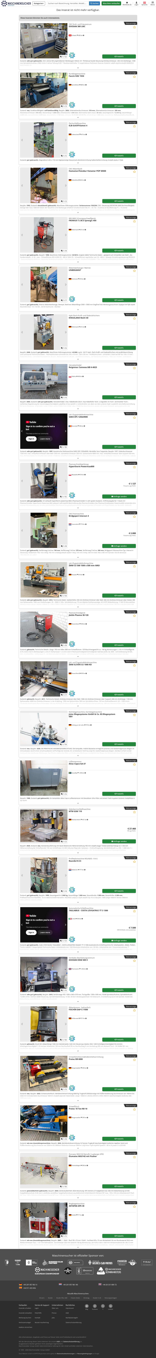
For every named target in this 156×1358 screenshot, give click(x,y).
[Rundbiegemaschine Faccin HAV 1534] (43, 90)
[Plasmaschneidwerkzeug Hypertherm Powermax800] (43, 480)
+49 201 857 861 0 (30, 1285)
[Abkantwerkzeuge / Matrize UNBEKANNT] (43, 284)
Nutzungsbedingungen (84, 1354)
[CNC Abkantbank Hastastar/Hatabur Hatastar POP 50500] (43, 185)
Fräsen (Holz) (75, 1298)
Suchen (95, 3)
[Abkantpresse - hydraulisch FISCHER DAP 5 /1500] (43, 1024)
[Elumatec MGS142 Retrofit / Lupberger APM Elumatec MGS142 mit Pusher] (43, 1170)
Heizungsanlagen (111, 1298)
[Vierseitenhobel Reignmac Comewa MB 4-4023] (43, 381)
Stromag (86, 1298)
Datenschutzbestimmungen (66, 1354)
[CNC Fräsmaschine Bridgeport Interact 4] (43, 530)
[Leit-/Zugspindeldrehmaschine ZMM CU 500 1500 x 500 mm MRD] (43, 579)
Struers (41, 1298)
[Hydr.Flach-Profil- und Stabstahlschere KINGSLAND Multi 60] (43, 332)
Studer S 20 (97, 1298)
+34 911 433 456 (29, 1288)
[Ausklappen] (78, 67)
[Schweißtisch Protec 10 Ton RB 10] (43, 1123)
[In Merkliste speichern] (134, 27)
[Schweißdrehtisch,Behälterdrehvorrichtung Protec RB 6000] (43, 1073)
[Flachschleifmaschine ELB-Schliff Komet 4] (43, 140)
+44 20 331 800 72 (110, 1285)
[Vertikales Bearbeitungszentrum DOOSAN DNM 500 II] (43, 974)
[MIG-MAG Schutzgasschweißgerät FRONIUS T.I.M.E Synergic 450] (43, 235)
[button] (153, 3)
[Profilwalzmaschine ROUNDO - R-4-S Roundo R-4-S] (43, 875)
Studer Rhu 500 (61, 1298)
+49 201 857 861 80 (70, 1285)
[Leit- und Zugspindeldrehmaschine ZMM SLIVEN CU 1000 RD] (43, 679)
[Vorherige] (22, 40)
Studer (50, 1298)
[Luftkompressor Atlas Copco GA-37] (43, 778)
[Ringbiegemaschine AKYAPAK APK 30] (43, 1220)
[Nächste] (65, 40)
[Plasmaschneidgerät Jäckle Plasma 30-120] (43, 629)
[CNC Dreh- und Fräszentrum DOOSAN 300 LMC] (43, 40)
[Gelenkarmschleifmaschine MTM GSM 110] (43, 825)
